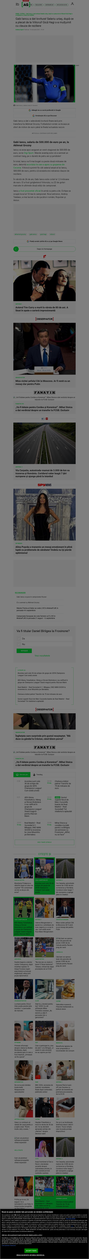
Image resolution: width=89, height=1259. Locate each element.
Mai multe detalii (70, 1218)
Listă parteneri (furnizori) (9, 1245)
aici (72, 1226)
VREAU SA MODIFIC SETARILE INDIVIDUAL (30, 1255)
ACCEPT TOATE (31, 1251)
